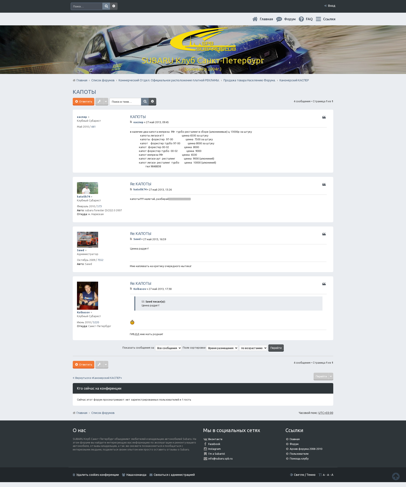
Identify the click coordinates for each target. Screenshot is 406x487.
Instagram (214, 448)
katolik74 (83, 196)
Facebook (214, 443)
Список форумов (103, 413)
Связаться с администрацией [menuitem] (174, 474)
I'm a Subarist (216, 453)
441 (93, 126)
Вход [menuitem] (331, 5)
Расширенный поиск (114, 6)
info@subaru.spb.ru (220, 458)
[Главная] (203, 48)
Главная (269, 19)
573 (99, 206)
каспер (82, 116)
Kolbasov (83, 312)
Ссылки (329, 19)
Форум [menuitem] (293, 19)
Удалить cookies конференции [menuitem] (97, 474)
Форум (294, 443)
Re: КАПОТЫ (140, 184)
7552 (100, 259)
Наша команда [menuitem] (136, 474)
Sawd (80, 250)
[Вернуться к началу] (396, 476)
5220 (96, 322)
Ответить (85, 101)
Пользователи (299, 453)
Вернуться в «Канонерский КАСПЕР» (98, 377)
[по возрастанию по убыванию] (253, 347)
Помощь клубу (299, 458)
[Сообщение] (131, 122)
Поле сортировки (194, 347)
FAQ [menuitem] (312, 19)
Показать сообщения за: (138, 347)
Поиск (106, 6)
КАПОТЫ (84, 92)
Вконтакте (215, 439)
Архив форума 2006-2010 (306, 448)
